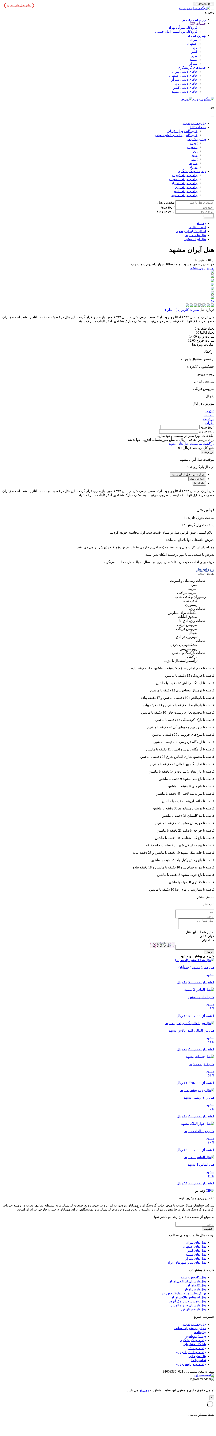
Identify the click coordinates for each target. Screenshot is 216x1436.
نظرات (209, 423)
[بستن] (212, 116)
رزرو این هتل (205, 569)
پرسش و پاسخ (196, 1336)
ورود (185, 99)
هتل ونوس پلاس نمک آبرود (187, 1301)
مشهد (193, 59)
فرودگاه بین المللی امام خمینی (176, 31)
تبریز (194, 55)
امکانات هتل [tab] (197, 478)
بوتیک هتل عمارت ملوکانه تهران (184, 1293)
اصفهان (192, 43)
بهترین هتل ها (197, 35)
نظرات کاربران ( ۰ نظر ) (182, 309)
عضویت (208, 1228)
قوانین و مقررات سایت (190, 1328)
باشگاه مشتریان (195, 1344)
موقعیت (208, 419)
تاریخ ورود (167, 207)
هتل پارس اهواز (195, 1289)
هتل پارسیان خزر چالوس (188, 1305)
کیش (193, 51)
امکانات (209, 415)
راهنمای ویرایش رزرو (191, 1364)
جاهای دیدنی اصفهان (183, 75)
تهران (193, 39)
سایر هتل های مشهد (19, 5)
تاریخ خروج (166, 211)
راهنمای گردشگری (193, 1340)
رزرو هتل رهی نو (194, 19)
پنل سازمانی (197, 1356)
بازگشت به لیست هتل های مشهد (191, 444)
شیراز (193, 63)
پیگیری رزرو (201, 99)
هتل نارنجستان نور (193, 1309)
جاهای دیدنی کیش (185, 87)
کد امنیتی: (207, 940)
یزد (195, 47)
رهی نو (144, 1390)
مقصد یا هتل (165, 202)
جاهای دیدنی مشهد (184, 91)
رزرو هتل (207, 452)
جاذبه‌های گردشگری (192, 67)
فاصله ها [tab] (199, 483)
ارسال (209, 951)
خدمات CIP (198, 23)
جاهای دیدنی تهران (184, 71)
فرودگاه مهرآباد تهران (182, 27)
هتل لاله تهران (196, 1285)
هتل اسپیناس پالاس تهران (188, 1297)
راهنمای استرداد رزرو (191, 1352)
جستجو (208, 215)
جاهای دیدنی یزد (186, 83)
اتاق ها (209, 411)
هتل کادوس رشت (193, 1277)
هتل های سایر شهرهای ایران (186, 1262)
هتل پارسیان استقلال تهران (187, 1281)
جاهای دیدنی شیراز (184, 79)
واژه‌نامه (200, 1332)
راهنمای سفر (197, 1348)
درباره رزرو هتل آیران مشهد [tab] (187, 474)
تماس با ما (198, 1360)
